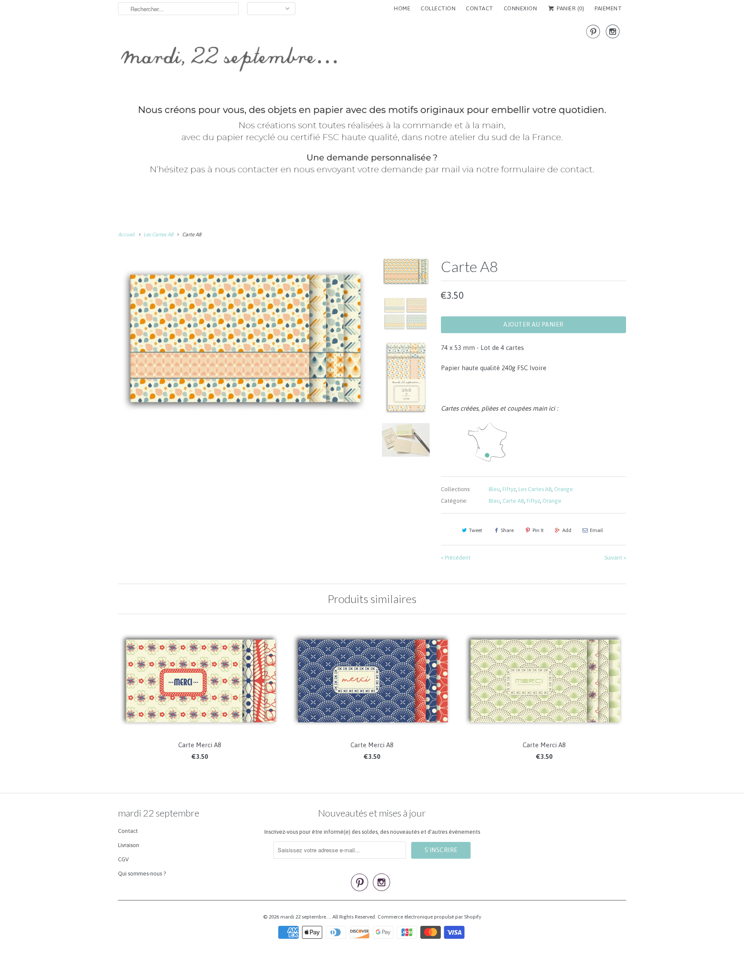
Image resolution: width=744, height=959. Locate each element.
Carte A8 (513, 501)
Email (596, 530)
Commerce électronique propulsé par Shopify (429, 917)
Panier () (569, 8)
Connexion (520, 8)
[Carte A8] (243, 337)
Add (566, 530)
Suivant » (615, 557)
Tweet (475, 530)
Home (402, 8)
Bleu (494, 489)
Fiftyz (509, 489)
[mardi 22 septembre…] (372, 103)
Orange (563, 489)
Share (507, 530)
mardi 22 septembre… (305, 917)
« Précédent (456, 557)
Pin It (538, 530)
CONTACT (479, 8)
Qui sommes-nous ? (142, 873)
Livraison (128, 845)
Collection (438, 8)
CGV (123, 859)
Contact (128, 831)
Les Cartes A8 (535, 489)
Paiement (608, 8)
